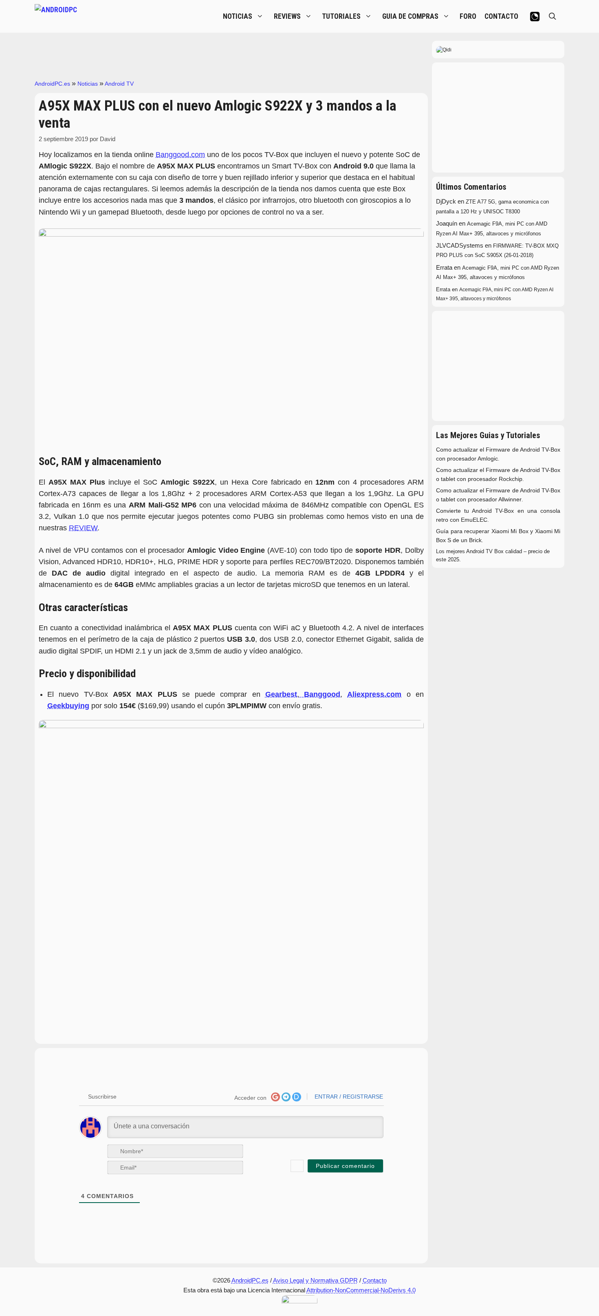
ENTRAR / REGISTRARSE (348, 1096)
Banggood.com (180, 155)
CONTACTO (501, 16)
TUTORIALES (341, 16)
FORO (468, 16)
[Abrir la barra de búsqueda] (552, 16)
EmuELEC (474, 520)
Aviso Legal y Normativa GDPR (315, 1280)
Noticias (87, 83)
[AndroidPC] (96, 16)
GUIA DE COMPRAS (410, 16)
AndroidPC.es (52, 83)
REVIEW (83, 528)
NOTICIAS (237, 16)
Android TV (119, 83)
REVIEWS (287, 16)
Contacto (375, 1280)
